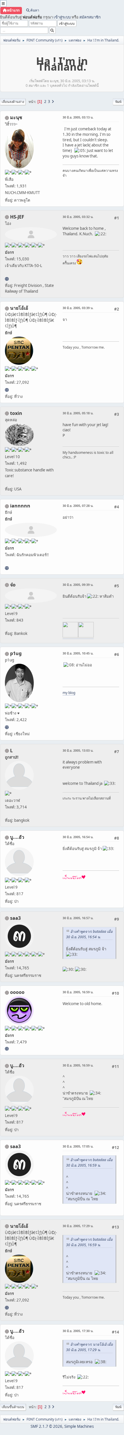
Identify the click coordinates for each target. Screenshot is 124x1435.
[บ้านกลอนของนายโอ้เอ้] (7, 389)
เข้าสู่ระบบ (62, 17)
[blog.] (7, 727)
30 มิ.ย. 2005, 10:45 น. (78, 653)
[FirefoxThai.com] (7, 1048)
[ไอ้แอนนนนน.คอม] (7, 568)
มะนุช (16, 117)
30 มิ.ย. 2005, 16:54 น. (78, 837)
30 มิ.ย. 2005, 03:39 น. (78, 308)
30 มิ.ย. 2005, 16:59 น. (78, 992)
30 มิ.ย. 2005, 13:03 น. (78, 750)
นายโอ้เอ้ (19, 308)
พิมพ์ (118, 101)
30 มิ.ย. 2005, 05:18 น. (78, 413)
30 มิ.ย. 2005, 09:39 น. (78, 584)
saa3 (15, 918)
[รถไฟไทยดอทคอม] (7, 278)
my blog (69, 692)
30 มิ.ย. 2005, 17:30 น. (78, 1331)
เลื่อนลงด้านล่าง (13, 101)
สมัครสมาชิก (90, 17)
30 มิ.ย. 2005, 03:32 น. (78, 217)
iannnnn (20, 506)
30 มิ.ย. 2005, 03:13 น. (78, 117)
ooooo (17, 992)
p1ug (16, 653)
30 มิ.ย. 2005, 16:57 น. (78, 918)
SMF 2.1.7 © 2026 (46, 1426)
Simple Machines (79, 1426)
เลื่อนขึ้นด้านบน (13, 1407)
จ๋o (13, 585)
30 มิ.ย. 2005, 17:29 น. (78, 1226)
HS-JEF (17, 217)
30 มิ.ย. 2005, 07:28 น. (78, 505)
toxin (16, 413)
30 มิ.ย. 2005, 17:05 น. (78, 1146)
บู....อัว (17, 837)
